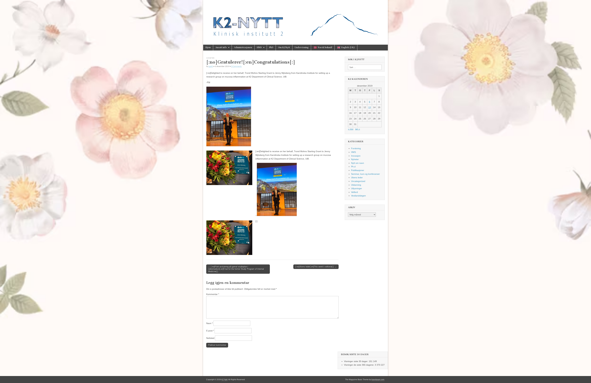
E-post (210, 330)
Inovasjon (355, 156)
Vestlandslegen (358, 195)
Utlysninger (356, 188)
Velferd (354, 192)
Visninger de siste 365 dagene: (359, 365)
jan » (357, 129)
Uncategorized (358, 181)
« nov (350, 129)
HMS (259, 47)
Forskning (356, 148)
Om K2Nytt (284, 47)
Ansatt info (221, 47)
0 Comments (236, 66)
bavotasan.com (378, 380)
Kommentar (212, 294)
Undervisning (302, 47)
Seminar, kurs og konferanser (365, 174)
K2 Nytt (224, 380)
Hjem (208, 47)
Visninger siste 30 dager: (356, 361)
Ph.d (353, 166)
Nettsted (210, 338)
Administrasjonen (243, 47)
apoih (211, 66)
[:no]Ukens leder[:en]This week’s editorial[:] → (316, 267)
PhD (271, 47)
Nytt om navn (357, 163)
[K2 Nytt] (295, 20)
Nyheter (210, 58)
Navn (209, 323)
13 (369, 107)
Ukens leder (357, 177)
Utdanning (356, 185)
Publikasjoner (357, 170)
